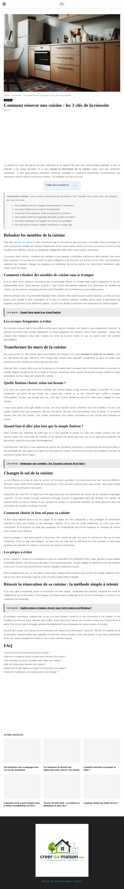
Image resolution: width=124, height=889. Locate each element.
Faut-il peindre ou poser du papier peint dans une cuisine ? (33, 660)
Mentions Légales (63, 881)
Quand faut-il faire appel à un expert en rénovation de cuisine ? (35, 668)
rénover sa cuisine (23, 242)
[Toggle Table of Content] (73, 185)
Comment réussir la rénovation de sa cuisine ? (27, 652)
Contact (78, 881)
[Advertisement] (62, 139)
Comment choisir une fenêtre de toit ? (100, 803)
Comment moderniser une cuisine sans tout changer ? (31, 672)
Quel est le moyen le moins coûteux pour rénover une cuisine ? (35, 656)
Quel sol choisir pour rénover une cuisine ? (25, 664)
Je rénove (8, 100)
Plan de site (47, 881)
